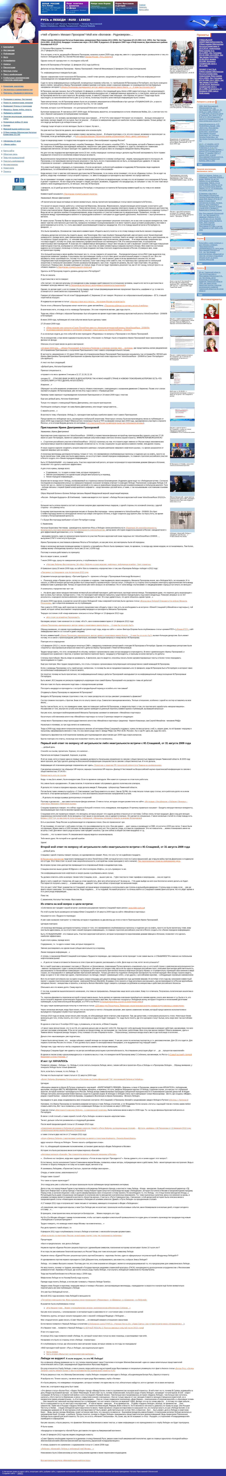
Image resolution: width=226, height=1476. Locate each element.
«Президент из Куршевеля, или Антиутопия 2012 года (64, 572)
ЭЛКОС (20, 1473)
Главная (142, 5)
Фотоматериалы (211, 299)
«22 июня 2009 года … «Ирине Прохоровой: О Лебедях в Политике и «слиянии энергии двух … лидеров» (87, 348)
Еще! (200, 164)
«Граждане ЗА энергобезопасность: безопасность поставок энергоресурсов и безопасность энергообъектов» (99, 529)
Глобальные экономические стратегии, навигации (16, 79)
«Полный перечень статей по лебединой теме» (121, 1002)
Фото (5, 57)
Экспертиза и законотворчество (18, 90)
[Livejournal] (22, 179)
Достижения (9, 50)
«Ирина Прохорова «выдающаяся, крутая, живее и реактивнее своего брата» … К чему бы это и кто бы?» (87, 625)
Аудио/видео (9, 61)
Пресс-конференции (12, 74)
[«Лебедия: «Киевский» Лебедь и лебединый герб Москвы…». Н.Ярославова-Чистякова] (182, 520)
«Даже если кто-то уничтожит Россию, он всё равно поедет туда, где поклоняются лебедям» (81, 1236)
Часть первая (52, 1352)
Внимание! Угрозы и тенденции (17, 106)
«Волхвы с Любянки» (178, 1100)
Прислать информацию (13, 161)
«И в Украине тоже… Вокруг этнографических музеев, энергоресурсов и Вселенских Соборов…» (88, 1308)
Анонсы (200, 268)
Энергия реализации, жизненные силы (206, 170)
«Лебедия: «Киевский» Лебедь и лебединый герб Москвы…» (67, 1449)
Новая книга (8, 168)
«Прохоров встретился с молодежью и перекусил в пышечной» (97, 285)
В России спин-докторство (52, 859)
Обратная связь (10, 154)
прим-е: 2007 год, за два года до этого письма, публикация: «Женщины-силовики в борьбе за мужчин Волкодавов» (91, 818)
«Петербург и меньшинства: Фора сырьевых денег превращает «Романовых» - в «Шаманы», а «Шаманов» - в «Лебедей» (94, 1300)
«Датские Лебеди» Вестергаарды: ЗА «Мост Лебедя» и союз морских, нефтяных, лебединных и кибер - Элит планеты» (98, 564)
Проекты (203, 34)
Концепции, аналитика (13, 86)
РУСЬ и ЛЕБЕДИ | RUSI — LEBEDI (65, 20)
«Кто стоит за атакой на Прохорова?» (62, 617)
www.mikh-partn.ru (136, 908)
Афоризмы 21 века (12, 141)
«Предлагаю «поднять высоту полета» (80, 194)
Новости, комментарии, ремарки (18, 103)
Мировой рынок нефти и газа (16, 129)
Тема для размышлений (13, 158)
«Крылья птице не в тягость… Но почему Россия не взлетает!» (97, 302)
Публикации (8, 54)
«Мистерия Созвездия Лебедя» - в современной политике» (81, 1110)
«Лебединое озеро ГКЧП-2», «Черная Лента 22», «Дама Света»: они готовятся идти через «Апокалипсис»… (136, 1324)
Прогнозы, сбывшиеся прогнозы (18, 93)
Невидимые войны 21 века (15, 122)
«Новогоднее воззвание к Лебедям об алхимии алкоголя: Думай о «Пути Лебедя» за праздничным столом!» (88, 1128)
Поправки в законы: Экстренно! (17, 99)
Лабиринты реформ (206, 102)
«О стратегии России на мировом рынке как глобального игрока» (115, 423)
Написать (143, 7)
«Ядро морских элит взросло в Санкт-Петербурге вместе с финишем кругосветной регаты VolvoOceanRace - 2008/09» (98, 328)
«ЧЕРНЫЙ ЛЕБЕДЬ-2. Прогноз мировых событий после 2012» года (113, 1328)
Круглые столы (10, 71)
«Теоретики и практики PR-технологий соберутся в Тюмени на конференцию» (127, 765)
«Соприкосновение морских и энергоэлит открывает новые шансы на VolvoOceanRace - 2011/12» (89, 330)
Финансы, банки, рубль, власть (17, 110)
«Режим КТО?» (182, 629)
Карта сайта (8, 151)
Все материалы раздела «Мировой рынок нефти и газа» (65, 1460)
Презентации (9, 67)
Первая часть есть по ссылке (53, 775)
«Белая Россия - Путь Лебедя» (98, 57)
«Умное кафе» (9, 144)
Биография (8, 47)
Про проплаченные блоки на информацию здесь (159, 861)
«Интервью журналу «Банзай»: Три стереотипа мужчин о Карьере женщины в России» (79, 1154)
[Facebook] (16, 179)
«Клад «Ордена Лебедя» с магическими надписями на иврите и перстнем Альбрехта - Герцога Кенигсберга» (88, 1138)
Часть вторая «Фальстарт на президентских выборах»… (71, 1354)
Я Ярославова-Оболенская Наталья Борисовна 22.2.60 (19, 133)
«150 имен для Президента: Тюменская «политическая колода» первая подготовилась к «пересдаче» (139, 1006)
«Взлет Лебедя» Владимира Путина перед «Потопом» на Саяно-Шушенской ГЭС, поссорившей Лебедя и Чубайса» (92, 1079)
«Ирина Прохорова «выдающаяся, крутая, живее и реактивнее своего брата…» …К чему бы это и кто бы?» (108, 87)
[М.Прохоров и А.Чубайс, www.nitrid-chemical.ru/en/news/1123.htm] (182, 450)
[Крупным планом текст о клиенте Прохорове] (182, 234)
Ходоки (200, 238)
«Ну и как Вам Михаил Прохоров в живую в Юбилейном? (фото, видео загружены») (112, 136)
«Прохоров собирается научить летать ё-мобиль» (126, 306)
